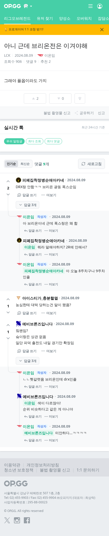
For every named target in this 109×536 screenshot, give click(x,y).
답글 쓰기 (30, 195)
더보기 (51, 195)
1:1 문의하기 (88, 470)
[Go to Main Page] (12, 6)
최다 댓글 (53, 141)
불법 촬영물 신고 (55, 470)
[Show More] (28, 6)
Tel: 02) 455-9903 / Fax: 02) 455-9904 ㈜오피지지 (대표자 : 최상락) (49, 497)
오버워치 (84, 18)
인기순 (11, 164)
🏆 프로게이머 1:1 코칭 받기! (23, 29)
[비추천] (8, 194)
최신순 (25, 164)
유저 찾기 (45, 18)
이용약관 (12, 465)
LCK (7, 55)
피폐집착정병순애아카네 (43, 180)
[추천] (8, 181)
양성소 (64, 18)
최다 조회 (34, 141)
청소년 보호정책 (18, 470)
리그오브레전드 (17, 18)
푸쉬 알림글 (14, 141)
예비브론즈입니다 (37, 323)
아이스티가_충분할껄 (40, 298)
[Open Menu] (100, 6)
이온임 (28, 216)
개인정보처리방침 (43, 465)
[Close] (102, 30)
